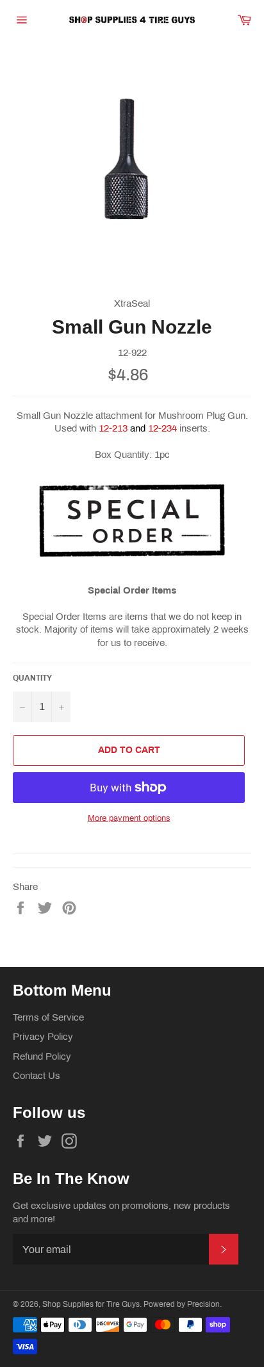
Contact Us (36, 1076)
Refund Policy (42, 1056)
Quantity (32, 678)
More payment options (129, 818)
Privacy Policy (43, 1036)
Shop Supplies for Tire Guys (91, 1304)
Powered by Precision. (183, 1304)
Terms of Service (48, 1017)
